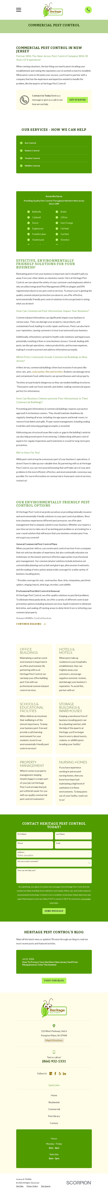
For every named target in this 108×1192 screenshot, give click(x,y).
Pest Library (54, 1116)
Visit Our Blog (54, 980)
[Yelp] (60, 1073)
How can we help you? (27, 870)
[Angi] (69, 1073)
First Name (22, 834)
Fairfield (65, 228)
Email (58, 843)
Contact (54, 1123)
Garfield (65, 234)
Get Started (77, 99)
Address (21, 852)
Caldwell (36, 217)
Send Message (54, 911)
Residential (54, 1102)
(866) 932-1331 (54, 1061)
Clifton (64, 217)
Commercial (54, 1109)
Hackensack (38, 239)
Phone (20, 843)
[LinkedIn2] (64, 1073)
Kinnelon (65, 239)
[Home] (53, 10)
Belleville (36, 211)
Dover (35, 222)
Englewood (37, 228)
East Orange (67, 222)
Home (54, 1095)
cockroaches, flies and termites (47, 371)
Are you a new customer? (28, 861)
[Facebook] (55, 1073)
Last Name (60, 834)
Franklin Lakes (39, 234)
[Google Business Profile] (50, 1073)
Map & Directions (54, 1040)
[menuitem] (19, 1186)
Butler (64, 211)
